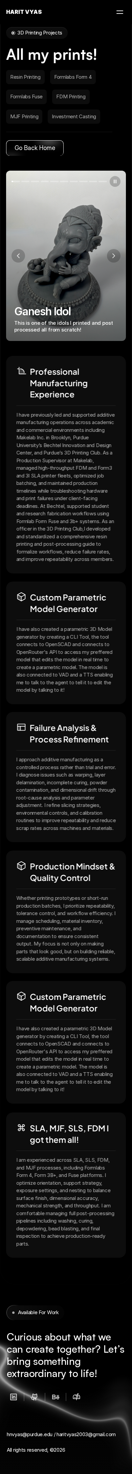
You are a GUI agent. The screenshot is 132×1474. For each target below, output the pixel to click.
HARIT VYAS (24, 11)
